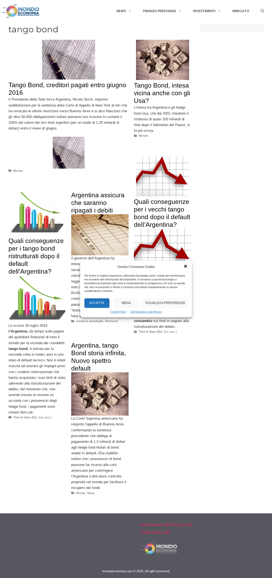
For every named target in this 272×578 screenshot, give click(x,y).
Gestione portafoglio (89, 321)
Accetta (96, 303)
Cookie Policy (118, 311)
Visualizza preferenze (165, 303)
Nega (126, 303)
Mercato (240, 11)
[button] (185, 267)
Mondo (18, 170)
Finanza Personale (159, 11)
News (121, 11)
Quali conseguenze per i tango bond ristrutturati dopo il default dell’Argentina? (36, 256)
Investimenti (204, 11)
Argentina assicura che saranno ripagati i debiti (98, 203)
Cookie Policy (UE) (155, 532)
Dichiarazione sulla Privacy (146, 311)
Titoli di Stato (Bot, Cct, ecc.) (158, 331)
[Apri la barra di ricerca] (262, 11)
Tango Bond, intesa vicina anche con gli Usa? (162, 93)
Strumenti (111, 321)
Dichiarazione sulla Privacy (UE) (166, 525)
